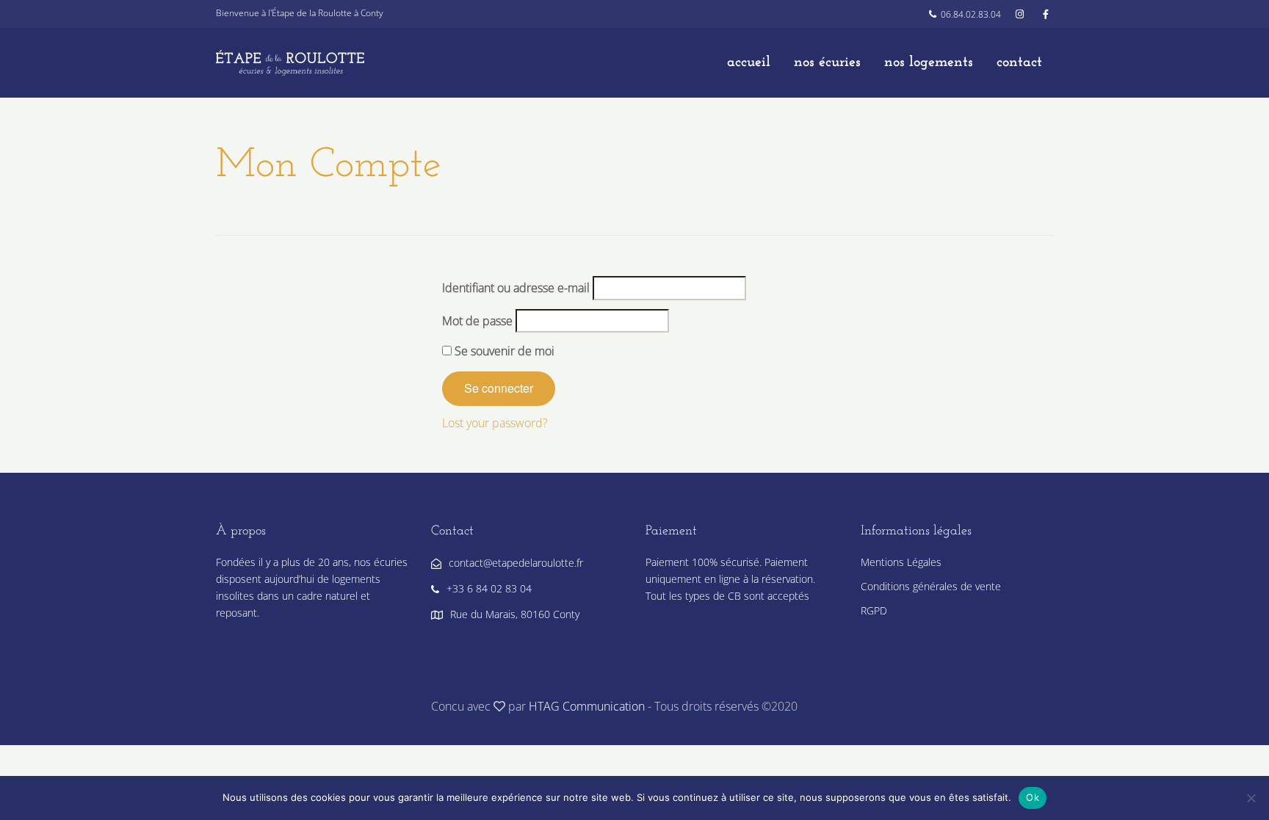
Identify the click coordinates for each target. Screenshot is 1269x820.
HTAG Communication (587, 706)
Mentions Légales (901, 562)
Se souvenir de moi (503, 351)
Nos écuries (827, 62)
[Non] (1250, 798)
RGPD (874, 610)
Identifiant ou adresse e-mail (516, 288)
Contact (1019, 62)
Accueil (748, 62)
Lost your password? (495, 423)
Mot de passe (477, 321)
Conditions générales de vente (931, 586)
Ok (1032, 797)
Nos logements (928, 62)
